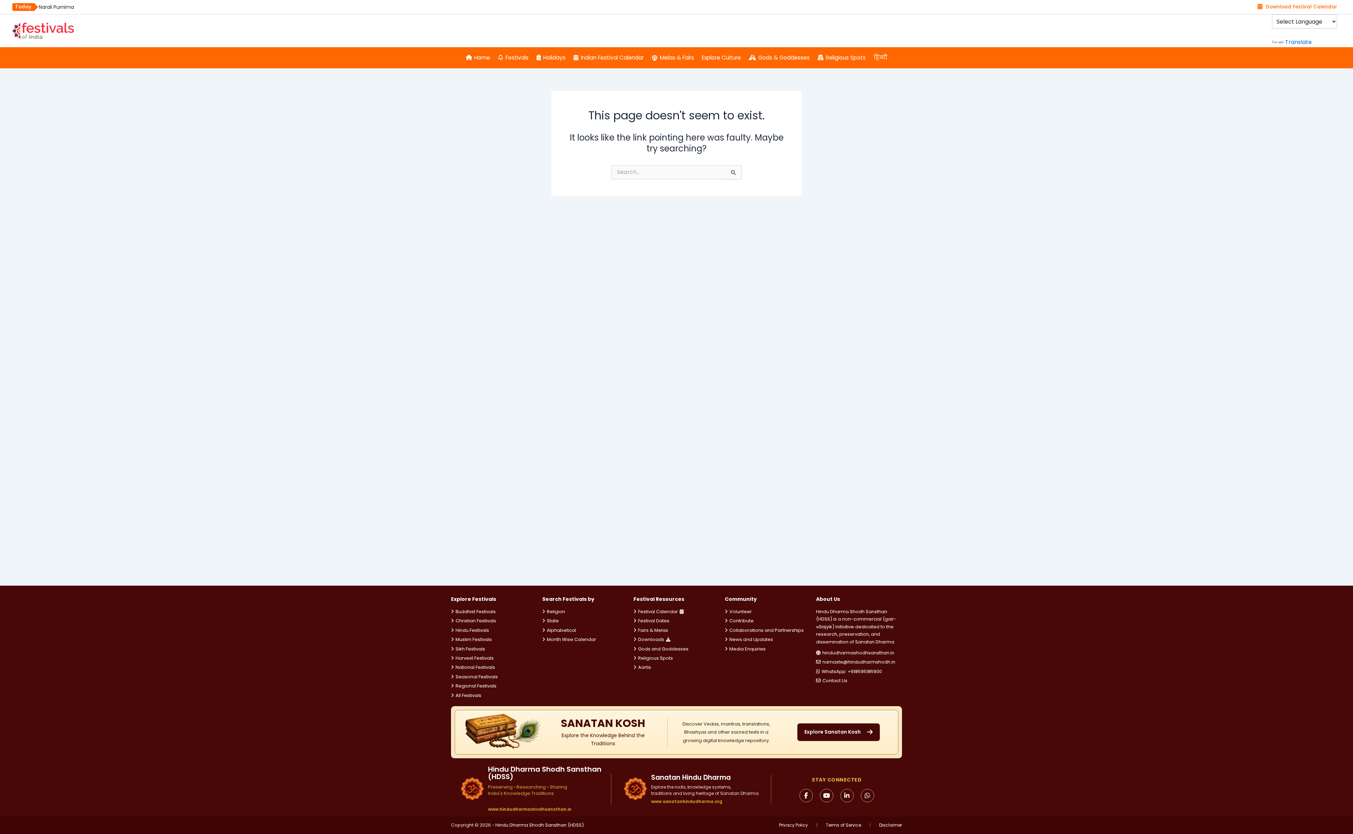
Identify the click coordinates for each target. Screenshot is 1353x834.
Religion (556, 611)
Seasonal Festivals (477, 676)
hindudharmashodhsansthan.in (858, 652)
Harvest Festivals (475, 658)
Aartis (644, 667)
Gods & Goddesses (784, 57)
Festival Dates (653, 620)
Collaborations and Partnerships (766, 630)
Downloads (651, 639)
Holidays (554, 57)
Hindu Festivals (472, 630)
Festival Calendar (658, 611)
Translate (1298, 42)
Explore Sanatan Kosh (832, 731)
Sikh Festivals (470, 649)
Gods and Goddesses (663, 649)
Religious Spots (846, 57)
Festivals (517, 57)
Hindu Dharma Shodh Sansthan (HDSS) (539, 825)
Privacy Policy (793, 825)
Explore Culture (721, 57)
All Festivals (468, 695)
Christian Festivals (476, 620)
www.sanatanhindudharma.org (686, 801)
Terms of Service (843, 825)
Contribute (741, 620)
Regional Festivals (476, 686)
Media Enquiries (747, 649)
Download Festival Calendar (1301, 7)
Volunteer (740, 611)
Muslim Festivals (474, 639)
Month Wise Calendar (571, 639)
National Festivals (475, 667)
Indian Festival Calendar (612, 57)
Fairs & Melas (653, 630)
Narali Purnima (56, 7)
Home (482, 57)
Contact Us (834, 680)
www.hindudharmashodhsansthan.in (530, 809)
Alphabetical (561, 630)
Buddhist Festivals (476, 611)
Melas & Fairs (677, 57)
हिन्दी (880, 57)
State (553, 620)
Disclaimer (890, 825)
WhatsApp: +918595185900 (852, 671)
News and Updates (751, 639)
